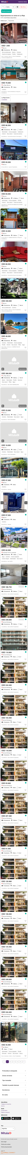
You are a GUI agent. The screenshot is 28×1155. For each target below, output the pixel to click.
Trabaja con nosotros (6, 1104)
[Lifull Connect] (8, 1153)
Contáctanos (4, 1110)
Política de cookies (5, 1144)
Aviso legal (3, 1141)
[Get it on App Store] (16, 1118)
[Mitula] (4, 1)
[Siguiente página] (24, 1061)
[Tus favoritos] (16, 2)
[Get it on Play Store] (6, 1118)
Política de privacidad (6, 1147)
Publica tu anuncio (5, 1112)
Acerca (2, 1106)
